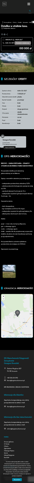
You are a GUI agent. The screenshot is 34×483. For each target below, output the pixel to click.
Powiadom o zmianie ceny (22, 43)
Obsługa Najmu (9, 451)
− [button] (3, 299)
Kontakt (6, 457)
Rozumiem (17, 479)
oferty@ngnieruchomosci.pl (16, 429)
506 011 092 (7, 142)
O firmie (6, 444)
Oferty (6, 446)
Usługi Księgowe (9, 455)
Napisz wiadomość (9, 147)
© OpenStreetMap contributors (25, 337)
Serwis (6, 453)
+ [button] (3, 296)
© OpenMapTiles (14, 337)
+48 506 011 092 (12, 378)
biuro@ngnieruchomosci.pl (10, 144)
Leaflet (7, 337)
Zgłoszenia (7, 448)
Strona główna (9, 442)
